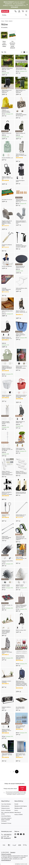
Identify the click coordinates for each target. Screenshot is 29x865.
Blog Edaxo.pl (18, 812)
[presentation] (12, 363)
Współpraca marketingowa (21, 806)
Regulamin (12, 852)
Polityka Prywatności (6, 854)
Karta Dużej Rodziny (6, 816)
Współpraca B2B (18, 808)
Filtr (5, 52)
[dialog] (21, 864)
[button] (19, 157)
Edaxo (2, 21)
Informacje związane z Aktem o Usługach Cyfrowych (6, 820)
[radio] (17, 110)
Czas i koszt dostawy (6, 804)
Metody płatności (5, 806)
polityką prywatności (21, 794)
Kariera (16, 810)
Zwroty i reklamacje (6, 810)
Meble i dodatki (8, 21)
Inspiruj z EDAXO (19, 814)
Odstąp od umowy (5, 808)
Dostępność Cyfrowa (6, 823)
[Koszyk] (23, 11)
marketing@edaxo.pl (6, 860)
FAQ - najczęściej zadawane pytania (7, 813)
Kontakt (16, 804)
